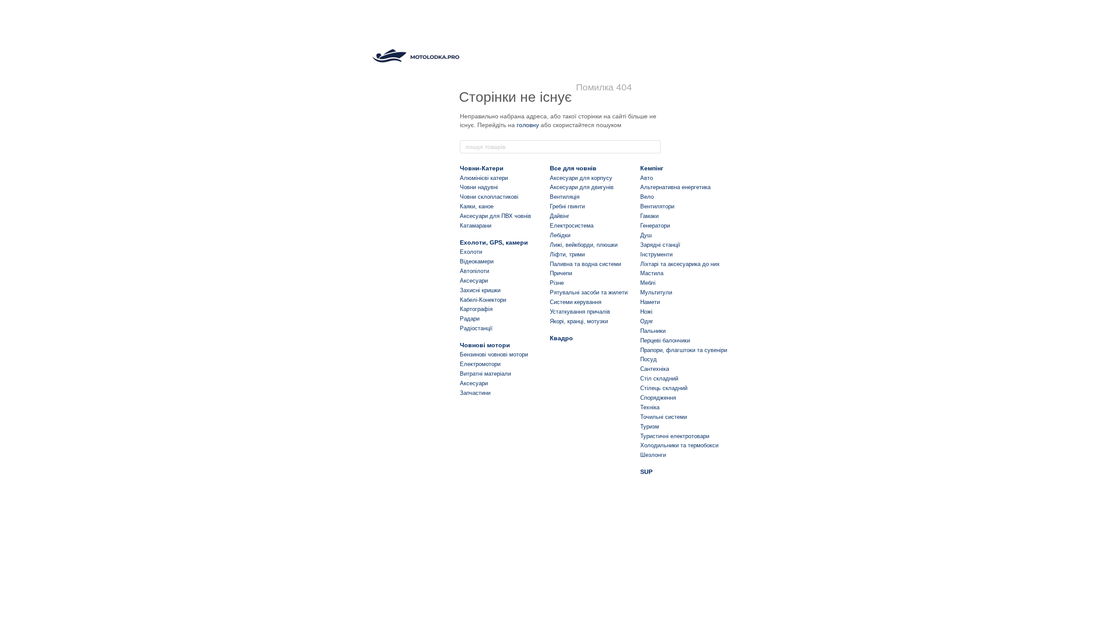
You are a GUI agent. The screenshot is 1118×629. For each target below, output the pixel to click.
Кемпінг (651, 168)
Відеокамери (476, 261)
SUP (646, 471)
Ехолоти (471, 252)
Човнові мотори (485, 345)
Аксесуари (474, 280)
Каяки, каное (476, 206)
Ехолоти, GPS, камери (494, 242)
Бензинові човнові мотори (494, 354)
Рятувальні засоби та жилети (589, 292)
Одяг (646, 321)
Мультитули (656, 292)
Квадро (561, 338)
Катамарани (475, 225)
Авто (646, 178)
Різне (557, 283)
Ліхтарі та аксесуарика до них (680, 264)
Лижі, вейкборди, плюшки (584, 245)
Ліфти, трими (567, 254)
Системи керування (575, 302)
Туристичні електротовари (674, 436)
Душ (646, 235)
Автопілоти (474, 271)
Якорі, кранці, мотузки (579, 321)
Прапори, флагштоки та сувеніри (683, 350)
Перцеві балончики (665, 340)
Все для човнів (573, 168)
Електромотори (480, 364)
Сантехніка (654, 369)
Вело (647, 197)
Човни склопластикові (489, 197)
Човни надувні (479, 187)
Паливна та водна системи (585, 264)
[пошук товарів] (654, 146)
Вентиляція (565, 197)
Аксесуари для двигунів (582, 187)
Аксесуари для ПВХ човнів (495, 216)
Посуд (648, 359)
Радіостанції (476, 328)
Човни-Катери (482, 168)
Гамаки (649, 216)
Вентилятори (657, 206)
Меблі (648, 283)
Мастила (651, 273)
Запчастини (475, 393)
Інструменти (656, 254)
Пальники (653, 331)
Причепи (561, 273)
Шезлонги (653, 455)
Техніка (649, 407)
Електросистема (572, 225)
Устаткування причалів (580, 311)
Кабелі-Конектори (483, 300)
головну (528, 124)
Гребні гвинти (567, 206)
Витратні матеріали (485, 373)
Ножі (646, 311)
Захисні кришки (480, 290)
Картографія (476, 309)
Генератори (655, 225)
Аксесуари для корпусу (581, 178)
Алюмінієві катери (484, 178)
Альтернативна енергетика (675, 187)
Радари (470, 318)
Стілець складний (663, 388)
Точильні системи (663, 417)
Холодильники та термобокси (679, 445)
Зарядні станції (660, 245)
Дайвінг (559, 216)
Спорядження (658, 397)
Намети (650, 302)
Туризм (649, 426)
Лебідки (560, 235)
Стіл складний (659, 378)
